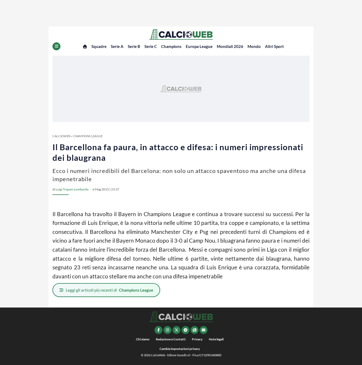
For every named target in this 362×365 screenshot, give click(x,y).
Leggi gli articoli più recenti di (109, 290)
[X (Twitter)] (176, 330)
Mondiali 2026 (230, 46)
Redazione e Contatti (171, 339)
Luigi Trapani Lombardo (72, 189)
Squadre (99, 46)
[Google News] (194, 330)
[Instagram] (167, 330)
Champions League (88, 136)
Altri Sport (274, 46)
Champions (171, 46)
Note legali (216, 339)
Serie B (134, 46)
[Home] (84, 46)
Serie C (150, 46)
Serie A (117, 46)
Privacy (197, 339)
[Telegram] (185, 330)
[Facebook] (158, 330)
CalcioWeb (61, 136)
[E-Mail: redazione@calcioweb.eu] (204, 330)
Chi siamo (142, 339)
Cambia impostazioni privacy (180, 349)
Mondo (254, 46)
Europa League (199, 46)
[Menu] (56, 46)
